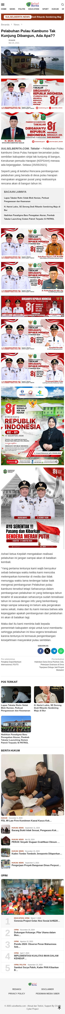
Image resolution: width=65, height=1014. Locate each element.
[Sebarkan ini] (40, 651)
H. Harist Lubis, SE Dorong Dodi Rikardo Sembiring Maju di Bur (48, 708)
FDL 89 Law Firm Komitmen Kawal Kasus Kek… (26, 820)
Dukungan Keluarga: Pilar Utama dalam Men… (35, 933)
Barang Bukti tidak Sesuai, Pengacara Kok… (35, 830)
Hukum (4, 818)
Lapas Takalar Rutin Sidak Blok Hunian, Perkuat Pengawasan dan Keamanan (15, 708)
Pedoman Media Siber (47, 994)
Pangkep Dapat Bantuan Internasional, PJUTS (11, 662)
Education (19, 918)
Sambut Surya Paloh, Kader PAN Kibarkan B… (36, 968)
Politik (23, 965)
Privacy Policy (16, 994)
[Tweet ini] (47, 651)
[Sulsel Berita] (32, 4)
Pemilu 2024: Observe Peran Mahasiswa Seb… (35, 945)
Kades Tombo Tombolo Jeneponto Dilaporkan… (37, 853)
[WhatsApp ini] (61, 651)
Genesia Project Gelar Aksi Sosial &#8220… (37, 920)
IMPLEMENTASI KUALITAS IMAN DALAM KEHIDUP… (36, 957)
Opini (27, 918)
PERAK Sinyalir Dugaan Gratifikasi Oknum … (36, 842)
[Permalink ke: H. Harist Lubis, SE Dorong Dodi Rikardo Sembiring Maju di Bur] (49, 694)
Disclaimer (47, 989)
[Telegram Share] (54, 651)
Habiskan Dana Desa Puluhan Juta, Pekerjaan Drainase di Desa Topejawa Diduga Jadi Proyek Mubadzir (49, 664)
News (21, 828)
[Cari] (62, 4)
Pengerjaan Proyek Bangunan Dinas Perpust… (36, 865)
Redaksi (16, 989)
